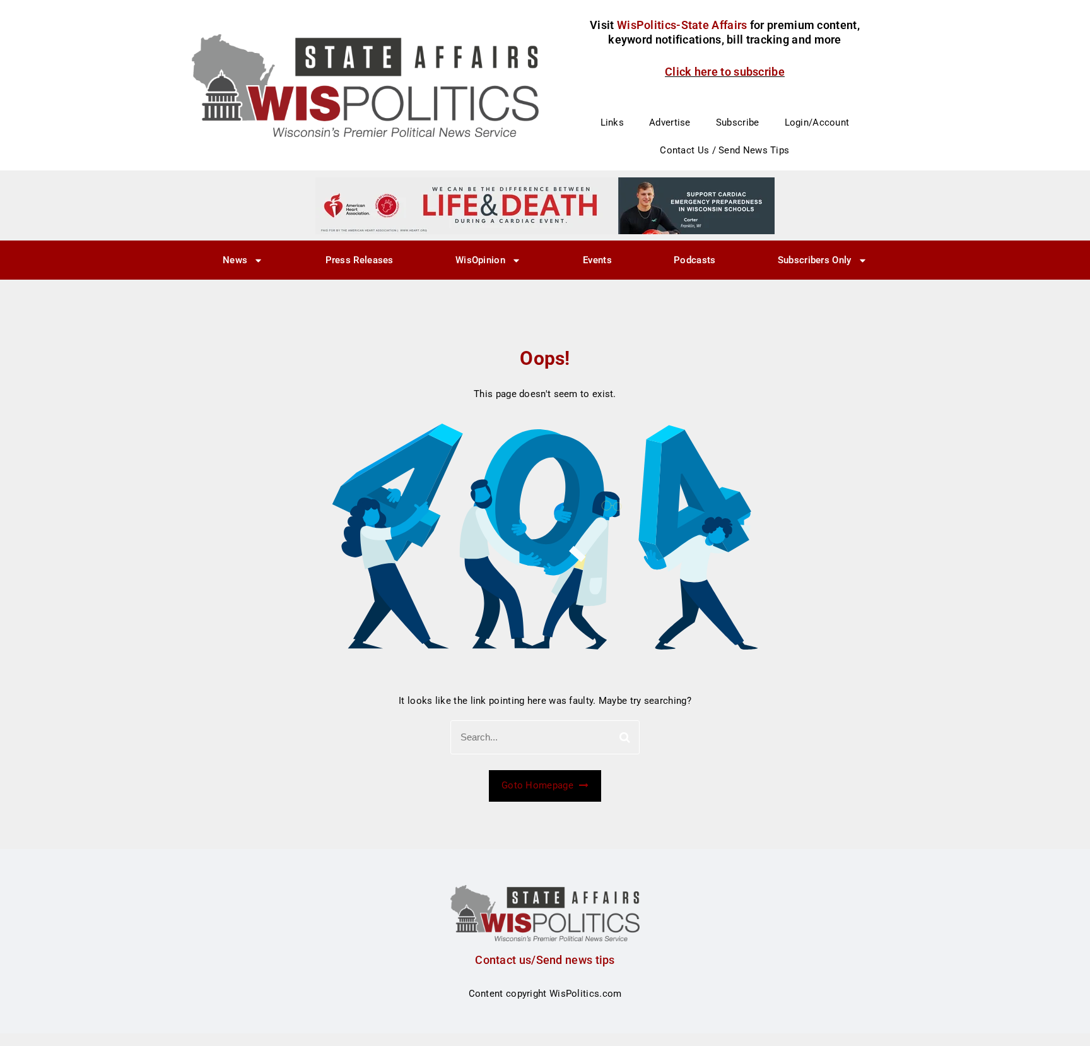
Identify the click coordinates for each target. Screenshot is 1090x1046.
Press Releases (359, 260)
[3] (545, 205)
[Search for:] (545, 737)
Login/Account (817, 122)
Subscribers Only (815, 260)
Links (612, 122)
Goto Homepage (538, 785)
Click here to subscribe (725, 71)
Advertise (670, 122)
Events (597, 260)
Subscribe (737, 122)
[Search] (625, 737)
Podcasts (694, 260)
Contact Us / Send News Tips (724, 150)
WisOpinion (480, 260)
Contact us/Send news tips (545, 959)
